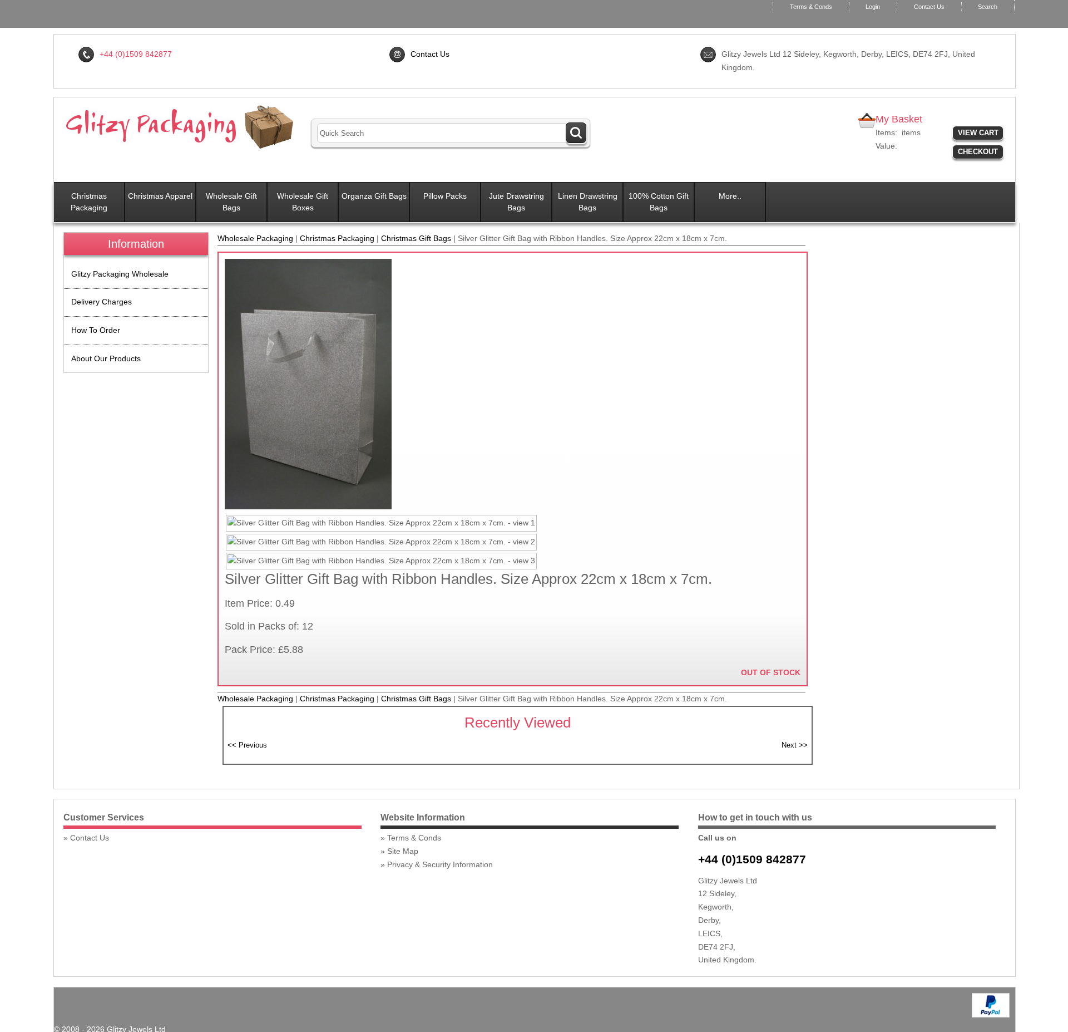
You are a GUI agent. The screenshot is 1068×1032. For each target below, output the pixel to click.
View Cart (978, 133)
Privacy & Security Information (440, 864)
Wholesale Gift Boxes (302, 201)
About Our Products (106, 358)
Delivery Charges (101, 301)
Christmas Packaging (89, 201)
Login (873, 6)
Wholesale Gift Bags (231, 201)
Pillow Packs (445, 195)
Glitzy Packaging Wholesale (120, 273)
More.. (730, 195)
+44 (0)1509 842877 (752, 859)
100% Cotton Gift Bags (659, 201)
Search (987, 6)
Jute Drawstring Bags (516, 201)
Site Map (402, 851)
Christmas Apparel (160, 195)
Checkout (978, 152)
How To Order (95, 330)
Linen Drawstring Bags (587, 201)
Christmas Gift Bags (416, 238)
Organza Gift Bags (374, 195)
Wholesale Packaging (255, 238)
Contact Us (929, 6)
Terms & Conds (811, 6)
